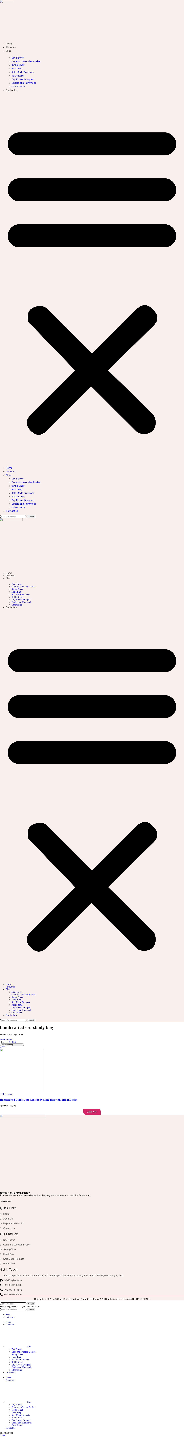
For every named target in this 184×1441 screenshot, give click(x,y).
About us (11, 47)
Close (2, 1435)
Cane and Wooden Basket (26, 61)
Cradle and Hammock (24, 83)
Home (9, 43)
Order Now (92, 1112)
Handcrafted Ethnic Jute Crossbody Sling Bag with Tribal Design (38, 1099)
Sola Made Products (23, 72)
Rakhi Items (18, 75)
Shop (9, 51)
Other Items (18, 86)
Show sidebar (6, 1039)
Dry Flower (18, 57)
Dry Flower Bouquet (23, 79)
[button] (92, 278)
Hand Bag (17, 68)
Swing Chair (18, 65)
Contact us (12, 90)
